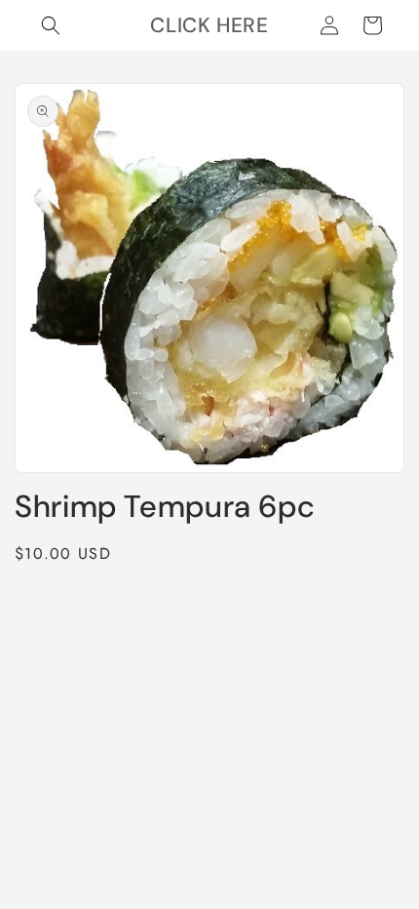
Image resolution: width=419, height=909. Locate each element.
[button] (50, 25)
